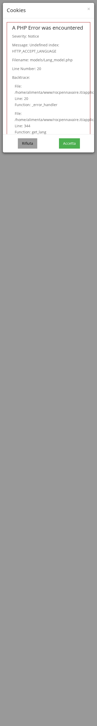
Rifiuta (27, 143)
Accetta (69, 143)
